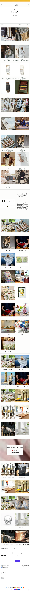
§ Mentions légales (3, 573)
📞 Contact (2, 577)
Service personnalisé (17, 0)
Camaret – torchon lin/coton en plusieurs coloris (22, 114)
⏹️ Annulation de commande (4, 572)
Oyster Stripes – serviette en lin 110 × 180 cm (21, 78)
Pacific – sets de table (22, 150)
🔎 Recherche (2, 578)
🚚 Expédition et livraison (4, 568)
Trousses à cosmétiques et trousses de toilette (8, 186)
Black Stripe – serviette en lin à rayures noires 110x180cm (8, 96)
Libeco (8, 59)
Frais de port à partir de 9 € (9, 0)
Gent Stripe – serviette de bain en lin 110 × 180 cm (22, 61)
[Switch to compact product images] (4, 25)
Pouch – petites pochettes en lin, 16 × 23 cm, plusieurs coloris (22, 168)
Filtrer (27, 24)
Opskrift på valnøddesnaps (25, 566)
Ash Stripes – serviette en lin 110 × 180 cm (8, 78)
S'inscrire (3, 555)
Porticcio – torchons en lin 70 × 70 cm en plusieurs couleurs (8, 114)
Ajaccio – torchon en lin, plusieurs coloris (8, 132)
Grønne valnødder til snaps (25, 565)
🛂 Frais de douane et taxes (4, 567)
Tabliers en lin (8, 167)
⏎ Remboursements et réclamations (5, 571)
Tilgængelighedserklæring (4, 579)
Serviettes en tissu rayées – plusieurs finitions (22, 132)
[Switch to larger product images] (1, 25)
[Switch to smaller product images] (2, 25)
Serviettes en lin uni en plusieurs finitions (8, 150)
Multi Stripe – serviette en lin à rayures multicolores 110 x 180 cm (8, 61)
